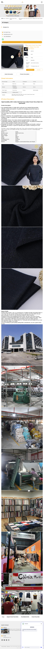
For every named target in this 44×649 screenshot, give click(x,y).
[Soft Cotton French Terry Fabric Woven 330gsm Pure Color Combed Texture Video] (12, 56)
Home (4, 18)
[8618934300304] (8, 640)
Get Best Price (30, 69)
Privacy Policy (3, 646)
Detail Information (9, 74)
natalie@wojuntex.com (8, 34)
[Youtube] (6, 640)
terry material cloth (25, 616)
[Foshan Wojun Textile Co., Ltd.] (22, 2)
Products (7, 18)
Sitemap (8, 646)
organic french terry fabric (12, 616)
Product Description (24, 74)
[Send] (41, 647)
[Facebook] (4, 640)
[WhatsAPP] (3, 39)
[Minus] (41, 623)
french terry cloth (35, 616)
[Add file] (23, 647)
